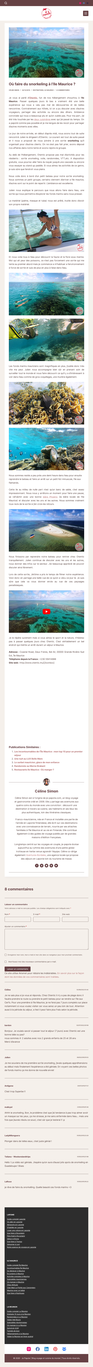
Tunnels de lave (13, 1331)
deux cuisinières (42, 119)
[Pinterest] (55, 1349)
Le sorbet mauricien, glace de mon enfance (36, 762)
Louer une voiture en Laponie (18, 1230)
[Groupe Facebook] (64, 1349)
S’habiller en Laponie (15, 1227)
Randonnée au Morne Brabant (29, 766)
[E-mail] (87, 3)
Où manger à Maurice (15, 1282)
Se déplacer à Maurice (16, 1271)
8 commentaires (63, 90)
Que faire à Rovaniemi (15, 1233)
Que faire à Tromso (14, 1241)
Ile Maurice (49, 90)
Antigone (9, 1086)
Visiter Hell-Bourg (14, 1320)
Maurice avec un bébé (16, 1290)
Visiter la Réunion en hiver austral (20, 1336)
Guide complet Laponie (16, 1219)
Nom (7, 914)
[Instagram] (80, 3)
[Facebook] (84, 3)
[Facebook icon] (37, 865)
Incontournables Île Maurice (18, 1268)
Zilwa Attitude (12, 1285)
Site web (66, 914)
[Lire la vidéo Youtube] (46, 611)
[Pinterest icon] (51, 865)
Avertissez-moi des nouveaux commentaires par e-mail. (32, 962)
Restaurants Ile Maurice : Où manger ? (34, 769)
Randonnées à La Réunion (17, 1317)
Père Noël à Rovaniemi (16, 1236)
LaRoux (8, 1181)
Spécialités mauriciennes (17, 1279)
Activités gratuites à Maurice (18, 1276)
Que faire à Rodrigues (15, 1293)
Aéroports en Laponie (15, 1225)
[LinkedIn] (46, 1349)
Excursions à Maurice (15, 1274)
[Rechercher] (6, 3)
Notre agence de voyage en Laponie (21, 1247)
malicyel (8, 1107)
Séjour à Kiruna (13, 1239)
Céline (8, 989)
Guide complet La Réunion (17, 1311)
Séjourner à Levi (13, 1244)
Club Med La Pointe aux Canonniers (21, 1288)
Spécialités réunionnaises (17, 1322)
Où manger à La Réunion (17, 1325)
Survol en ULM (13, 1328)
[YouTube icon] (56, 865)
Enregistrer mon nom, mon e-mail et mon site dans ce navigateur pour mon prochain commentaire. (45, 955)
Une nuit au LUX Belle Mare (28, 758)
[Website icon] (41, 865)
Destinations (38, 90)
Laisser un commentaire (17, 969)
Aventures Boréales (36, 855)
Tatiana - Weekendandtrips (17, 1157)
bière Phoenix (50, 497)
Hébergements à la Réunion (18, 1334)
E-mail (36, 914)
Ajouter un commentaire (16, 926)
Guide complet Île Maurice (17, 1265)
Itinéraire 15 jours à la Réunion (19, 1314)
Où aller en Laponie (14, 1222)
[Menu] (85, 13)
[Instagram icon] (46, 865)
